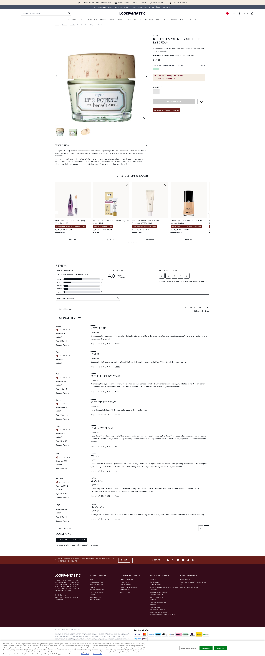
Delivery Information (97, 590)
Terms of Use (97, 654)
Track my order (95, 600)
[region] (132, 648)
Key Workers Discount (157, 610)
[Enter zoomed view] (143, 118)
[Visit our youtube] (183, 560)
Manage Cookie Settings (189, 648)
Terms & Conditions (126, 580)
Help (91, 580)
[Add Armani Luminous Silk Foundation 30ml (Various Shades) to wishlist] (203, 184)
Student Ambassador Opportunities (162, 615)
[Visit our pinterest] (193, 560)
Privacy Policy (124, 582)
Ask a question (188, 55)
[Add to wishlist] (201, 101)
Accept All (220, 648)
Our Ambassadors (156, 597)
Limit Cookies (206, 648)
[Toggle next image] (146, 76)
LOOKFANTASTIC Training (189, 587)
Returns (92, 587)
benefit (72, 25)
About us (153, 580)
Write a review (175, 55)
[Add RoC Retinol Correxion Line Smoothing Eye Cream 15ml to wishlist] (126, 184)
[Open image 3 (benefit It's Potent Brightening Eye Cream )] (86, 131)
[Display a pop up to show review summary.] (71, 229)
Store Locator (185, 580)
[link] (243, 13)
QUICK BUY (73, 239)
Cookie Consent (60, 595)
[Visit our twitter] (173, 560)
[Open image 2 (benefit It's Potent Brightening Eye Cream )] (73, 131)
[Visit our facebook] (168, 560)
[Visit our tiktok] (188, 560)
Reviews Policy (125, 592)
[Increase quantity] (170, 91)
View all (202, 65)
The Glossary (154, 582)
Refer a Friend (155, 607)
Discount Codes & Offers (159, 592)
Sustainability (124, 590)
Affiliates (153, 600)
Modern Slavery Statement (129, 587)
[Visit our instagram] (178, 560)
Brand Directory (155, 585)
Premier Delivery (95, 597)
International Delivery (97, 592)
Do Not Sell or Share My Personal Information (66, 598)
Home (57, 25)
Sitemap (153, 605)
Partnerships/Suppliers (158, 602)
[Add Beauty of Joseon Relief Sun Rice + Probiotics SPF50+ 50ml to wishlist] (165, 184)
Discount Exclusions (97, 585)
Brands (64, 25)
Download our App (96, 582)
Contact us (93, 595)
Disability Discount (156, 595)
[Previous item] (56, 212)
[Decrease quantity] (156, 91)
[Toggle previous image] (56, 76)
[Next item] (208, 212)
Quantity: (157, 87)
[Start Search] (69, 13)
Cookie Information (126, 585)
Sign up (124, 560)
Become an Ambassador (158, 612)
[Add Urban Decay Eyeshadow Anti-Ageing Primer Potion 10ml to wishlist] (88, 184)
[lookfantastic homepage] (133, 13)
